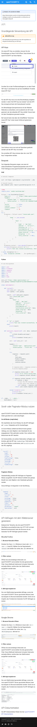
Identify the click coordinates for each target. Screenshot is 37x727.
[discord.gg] (5, 724)
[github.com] (11, 724)
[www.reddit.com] (8, 724)
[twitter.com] (2, 724)
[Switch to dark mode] (26, 2)
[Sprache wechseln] (30, 2)
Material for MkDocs (12, 721)
